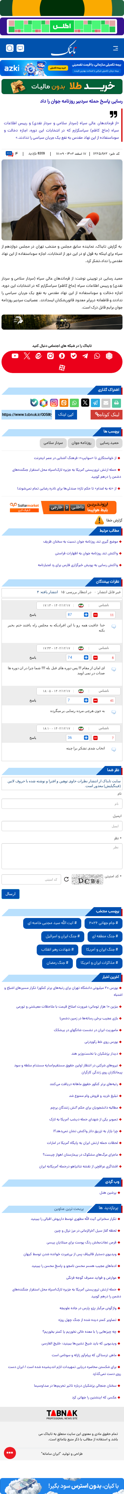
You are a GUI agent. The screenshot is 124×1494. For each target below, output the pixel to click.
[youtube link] (15, 356)
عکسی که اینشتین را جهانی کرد (94, 1398)
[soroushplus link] (62, 356)
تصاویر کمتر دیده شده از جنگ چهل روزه (87, 1320)
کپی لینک (66, 414)
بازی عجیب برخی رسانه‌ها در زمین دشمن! (89, 1018)
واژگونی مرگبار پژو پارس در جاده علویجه (88, 1308)
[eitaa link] (38, 356)
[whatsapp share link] (74, 403)
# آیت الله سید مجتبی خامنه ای (52, 923)
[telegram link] (85, 356)
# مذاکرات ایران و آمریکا (99, 963)
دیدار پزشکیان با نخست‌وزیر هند (94, 1054)
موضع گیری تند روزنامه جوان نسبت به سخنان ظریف (80, 542)
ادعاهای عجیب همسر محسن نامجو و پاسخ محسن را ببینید (74, 1266)
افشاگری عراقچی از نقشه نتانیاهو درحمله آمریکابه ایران (78, 1167)
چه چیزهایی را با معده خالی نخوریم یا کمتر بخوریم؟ (79, 1332)
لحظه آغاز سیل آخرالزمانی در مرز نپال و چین (85, 1231)
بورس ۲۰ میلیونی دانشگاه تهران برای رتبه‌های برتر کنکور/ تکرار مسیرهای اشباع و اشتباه (63, 992)
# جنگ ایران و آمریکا (102, 950)
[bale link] (74, 356)
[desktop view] (20, 48)
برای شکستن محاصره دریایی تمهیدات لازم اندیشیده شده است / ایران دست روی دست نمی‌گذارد (64, 1371)
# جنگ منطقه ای (105, 936)
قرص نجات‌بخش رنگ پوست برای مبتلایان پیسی (81, 1243)
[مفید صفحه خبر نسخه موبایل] (62, 26)
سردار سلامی (53, 443)
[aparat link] (62, 368)
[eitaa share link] (63, 403)
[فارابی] (62, 86)
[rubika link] (109, 356)
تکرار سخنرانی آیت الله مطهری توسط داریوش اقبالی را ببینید (73, 1219)
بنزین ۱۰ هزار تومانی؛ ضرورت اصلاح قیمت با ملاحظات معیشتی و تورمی (67, 1007)
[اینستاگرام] (53, 402)
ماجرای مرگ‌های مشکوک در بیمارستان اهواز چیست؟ (80, 1155)
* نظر (118, 838)
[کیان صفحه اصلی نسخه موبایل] (62, 1486)
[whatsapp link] (97, 356)
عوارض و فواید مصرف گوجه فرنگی (91, 1278)
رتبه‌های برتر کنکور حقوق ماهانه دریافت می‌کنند (84, 1084)
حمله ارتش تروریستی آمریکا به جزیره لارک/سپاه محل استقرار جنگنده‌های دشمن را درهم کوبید (66, 473)
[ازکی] (62, 68)
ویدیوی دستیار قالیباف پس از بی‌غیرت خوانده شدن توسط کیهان (69, 1254)
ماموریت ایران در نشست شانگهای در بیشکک (86, 1030)
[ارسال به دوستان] (105, 403)
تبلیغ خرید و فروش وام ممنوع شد (93, 1096)
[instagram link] (50, 356)
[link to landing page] (64, 48)
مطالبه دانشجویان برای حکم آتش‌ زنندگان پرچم (84, 1108)
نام (120, 794)
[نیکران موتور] (62, 322)
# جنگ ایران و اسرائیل (63, 936)
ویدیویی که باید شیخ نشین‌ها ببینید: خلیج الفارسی (79, 1344)
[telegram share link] (95, 403)
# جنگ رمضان (57, 963)
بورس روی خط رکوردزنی (101, 1042)
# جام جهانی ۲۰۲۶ (103, 923)
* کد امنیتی (113, 876)
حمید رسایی (109, 443)
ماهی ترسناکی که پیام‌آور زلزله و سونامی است (84, 1355)
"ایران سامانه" (51, 1454)
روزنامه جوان (81, 443)
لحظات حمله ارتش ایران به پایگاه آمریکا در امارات (82, 1143)
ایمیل (117, 816)
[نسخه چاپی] (116, 403)
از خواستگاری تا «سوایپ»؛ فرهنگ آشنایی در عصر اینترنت (75, 458)
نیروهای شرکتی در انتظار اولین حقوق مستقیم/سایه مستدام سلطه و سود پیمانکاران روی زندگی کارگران (68, 1069)
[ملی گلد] (62, 8)
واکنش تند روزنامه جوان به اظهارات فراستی (86, 553)
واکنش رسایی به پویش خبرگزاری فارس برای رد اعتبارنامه (78, 565)
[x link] (27, 356)
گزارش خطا (114, 521)
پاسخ (32, 614)
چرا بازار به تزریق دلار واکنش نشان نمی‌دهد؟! (85, 1131)
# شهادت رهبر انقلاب (57, 950)
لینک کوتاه (109, 414)
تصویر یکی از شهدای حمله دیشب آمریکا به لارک (83, 1119)
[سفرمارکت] (62, 507)
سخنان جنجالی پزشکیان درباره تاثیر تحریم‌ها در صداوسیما (75, 1386)
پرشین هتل (108, 1193)
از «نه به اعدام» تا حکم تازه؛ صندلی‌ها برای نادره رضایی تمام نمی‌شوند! (66, 489)
